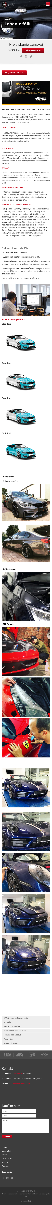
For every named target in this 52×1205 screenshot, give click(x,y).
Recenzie (5, 1166)
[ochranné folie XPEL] (21, 341)
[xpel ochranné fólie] (26, 502)
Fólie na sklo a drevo (12, 1035)
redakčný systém (25, 1194)
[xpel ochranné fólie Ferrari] (26, 651)
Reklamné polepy (11, 1043)
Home (4, 1147)
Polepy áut (8, 1039)
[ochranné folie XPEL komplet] (21, 450)
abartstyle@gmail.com (21, 1084)
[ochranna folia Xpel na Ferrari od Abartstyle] (26, 697)
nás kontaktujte (33, 50)
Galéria (4, 1155)
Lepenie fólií (6, 1151)
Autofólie (7, 1022)
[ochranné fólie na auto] (26, 92)
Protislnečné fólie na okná (15, 1030)
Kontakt (5, 1162)
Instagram (26, 56)
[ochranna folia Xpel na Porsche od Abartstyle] (26, 787)
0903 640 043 (18, 1073)
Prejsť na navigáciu (14, 73)
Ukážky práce (7, 1158)
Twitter (31, 56)
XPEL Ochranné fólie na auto (16, 1018)
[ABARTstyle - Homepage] (8, 4)
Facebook (21, 56)
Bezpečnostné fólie (12, 1026)
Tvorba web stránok (9, 1194)
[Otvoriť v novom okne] (26, 1201)
